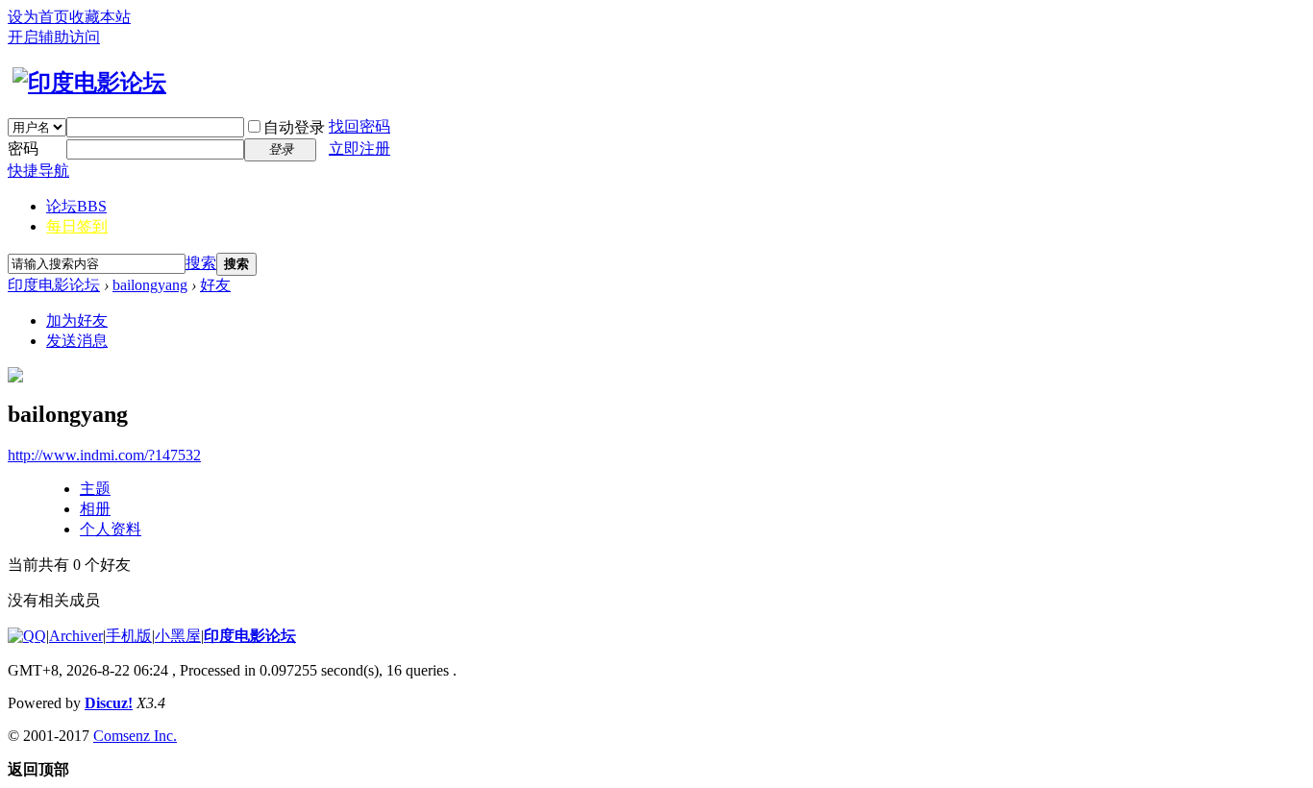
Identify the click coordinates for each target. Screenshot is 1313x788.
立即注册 (359, 148)
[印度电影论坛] (87, 82)
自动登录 (294, 127)
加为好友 (77, 320)
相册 (95, 509)
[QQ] (27, 636)
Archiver (76, 636)
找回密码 (359, 126)
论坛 (76, 206)
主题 (95, 488)
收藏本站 (100, 17)
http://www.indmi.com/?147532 (104, 455)
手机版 (129, 636)
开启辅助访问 (54, 37)
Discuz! (109, 703)
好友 (215, 285)
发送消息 (77, 340)
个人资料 (110, 529)
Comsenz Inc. (135, 735)
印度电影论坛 (54, 285)
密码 (23, 148)
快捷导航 (38, 170)
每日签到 (77, 226)
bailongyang (149, 285)
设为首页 (38, 17)
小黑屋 (178, 636)
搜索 (201, 263)
